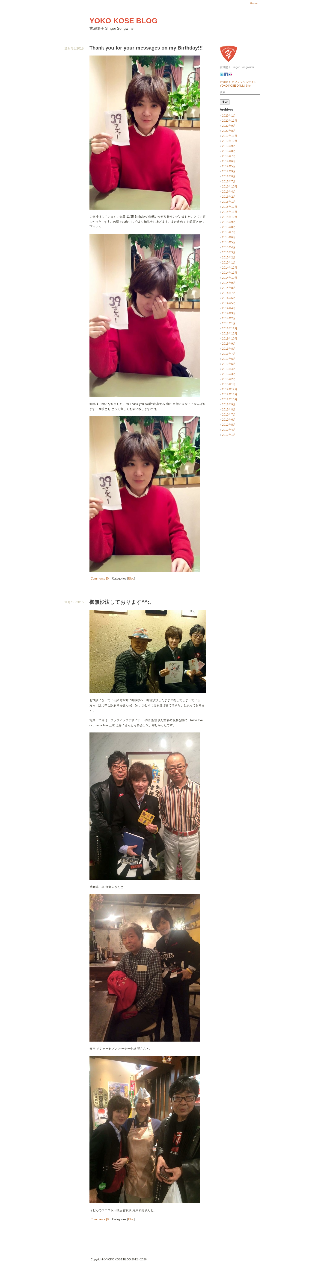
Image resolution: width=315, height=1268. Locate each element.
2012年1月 (229, 434)
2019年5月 (229, 166)
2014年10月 (229, 277)
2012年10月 (229, 399)
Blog (131, 578)
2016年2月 (229, 196)
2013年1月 (229, 384)
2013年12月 (229, 328)
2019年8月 (229, 151)
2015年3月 (229, 252)
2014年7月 (229, 293)
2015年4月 (229, 247)
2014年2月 (229, 318)
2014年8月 (229, 288)
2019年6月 (229, 161)
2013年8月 (229, 348)
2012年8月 (229, 409)
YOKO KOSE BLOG (123, 21)
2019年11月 (229, 136)
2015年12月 (229, 206)
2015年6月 (229, 237)
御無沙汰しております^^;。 (121, 602)
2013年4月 (229, 369)
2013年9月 (229, 343)
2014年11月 (229, 272)
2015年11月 (229, 212)
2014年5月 (229, 303)
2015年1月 (229, 262)
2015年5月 (229, 242)
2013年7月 (229, 353)
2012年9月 (229, 404)
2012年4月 (229, 429)
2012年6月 (229, 419)
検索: (223, 92)
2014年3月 (229, 313)
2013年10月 (229, 338)
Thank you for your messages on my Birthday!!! (146, 48)
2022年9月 (229, 125)
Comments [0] (100, 578)
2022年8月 (229, 130)
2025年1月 (229, 115)
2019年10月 (229, 141)
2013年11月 (229, 333)
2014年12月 (229, 267)
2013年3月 (229, 374)
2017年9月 (229, 171)
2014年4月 (229, 308)
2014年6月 (229, 298)
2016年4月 (229, 191)
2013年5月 (229, 364)
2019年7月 (229, 156)
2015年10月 (229, 217)
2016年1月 (229, 201)
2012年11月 (229, 394)
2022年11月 (229, 120)
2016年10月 (229, 186)
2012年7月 (229, 414)
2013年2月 (229, 379)
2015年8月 (229, 227)
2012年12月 (229, 389)
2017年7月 (229, 181)
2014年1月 (229, 323)
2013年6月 (229, 358)
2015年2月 (229, 257)
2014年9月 (229, 282)
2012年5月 (229, 424)
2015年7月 (229, 232)
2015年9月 (229, 222)
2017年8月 (229, 176)
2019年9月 (229, 146)
